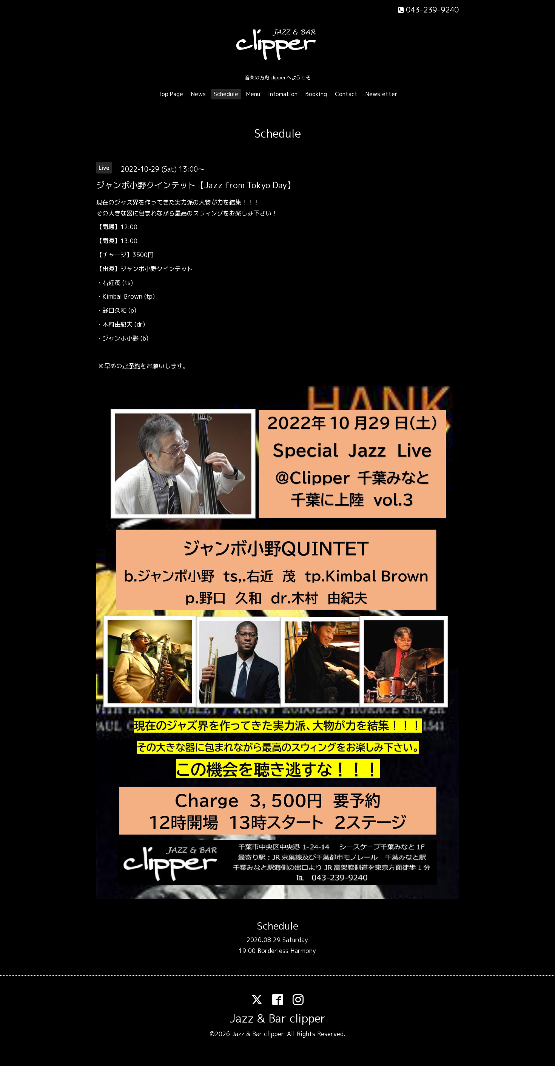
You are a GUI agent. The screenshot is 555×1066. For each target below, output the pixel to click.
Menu (253, 94)
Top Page (170, 94)
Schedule (226, 94)
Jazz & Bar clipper (277, 1018)
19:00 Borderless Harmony (277, 951)
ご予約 (131, 366)
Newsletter (381, 94)
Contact (346, 94)
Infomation (283, 94)
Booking (316, 94)
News (198, 94)
